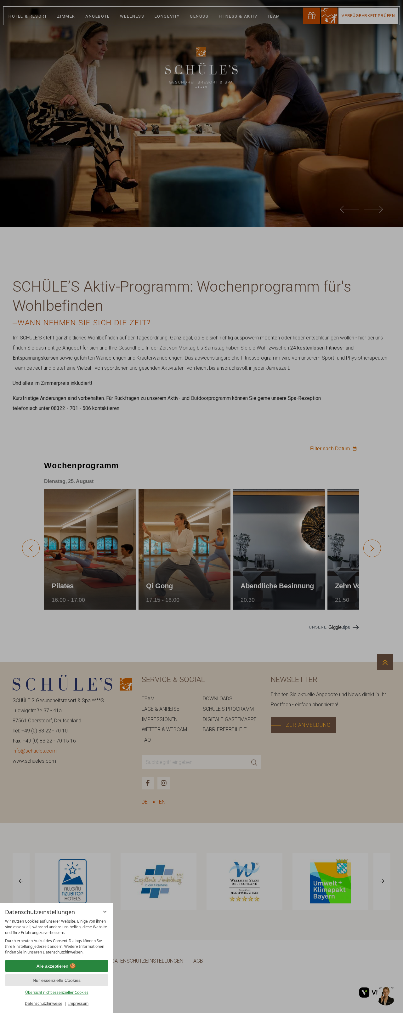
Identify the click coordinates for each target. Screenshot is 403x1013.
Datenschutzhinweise (43, 1003)
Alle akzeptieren (52, 966)
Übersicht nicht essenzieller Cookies (56, 992)
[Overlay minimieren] (104, 911)
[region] (56, 937)
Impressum (78, 1003)
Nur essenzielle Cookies (57, 980)
